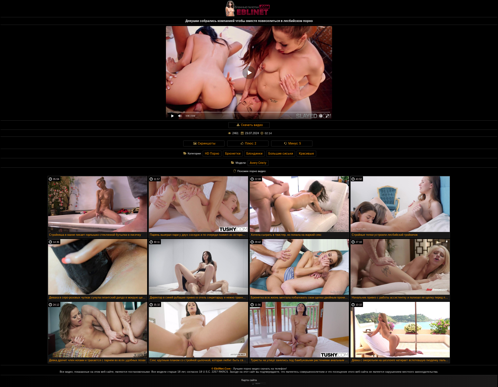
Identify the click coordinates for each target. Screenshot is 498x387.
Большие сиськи (280, 153)
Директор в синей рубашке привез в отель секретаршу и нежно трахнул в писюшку (199, 297)
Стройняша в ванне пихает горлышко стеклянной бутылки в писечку (95, 234)
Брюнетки (232, 153)
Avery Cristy (258, 163)
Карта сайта (249, 380)
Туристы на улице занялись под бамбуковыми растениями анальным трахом (300, 360)
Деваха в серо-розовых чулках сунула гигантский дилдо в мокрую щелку (98, 297)
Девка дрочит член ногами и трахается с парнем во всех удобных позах (97, 360)
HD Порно (212, 153)
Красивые (306, 153)
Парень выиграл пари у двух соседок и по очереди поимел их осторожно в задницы (199, 234)
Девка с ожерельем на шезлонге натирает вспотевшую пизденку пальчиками (401, 360)
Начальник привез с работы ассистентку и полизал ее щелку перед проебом (401, 297)
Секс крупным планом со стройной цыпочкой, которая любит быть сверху (199, 360)
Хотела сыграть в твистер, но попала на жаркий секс (286, 234)
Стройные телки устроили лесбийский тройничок (385, 234)
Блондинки (254, 153)
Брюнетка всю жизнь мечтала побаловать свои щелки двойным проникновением (300, 297)
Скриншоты (206, 143)
